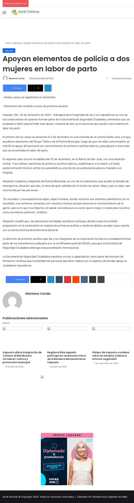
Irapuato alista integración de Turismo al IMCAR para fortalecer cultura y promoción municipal (22, 357)
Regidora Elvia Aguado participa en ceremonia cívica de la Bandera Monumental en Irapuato (66, 357)
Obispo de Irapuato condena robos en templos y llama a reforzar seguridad (110, 356)
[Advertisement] (67, 29)
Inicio (7, 42)
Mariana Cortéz (17, 78)
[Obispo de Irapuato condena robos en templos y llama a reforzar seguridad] (111, 338)
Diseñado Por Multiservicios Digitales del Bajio (102, 496)
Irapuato (17, 42)
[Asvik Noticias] (27, 12)
